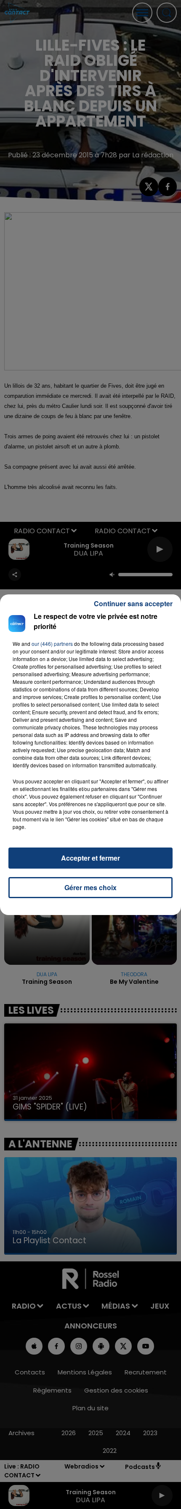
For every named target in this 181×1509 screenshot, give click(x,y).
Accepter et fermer (90, 858)
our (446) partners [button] (52, 643)
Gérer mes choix (90, 887)
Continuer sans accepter (133, 603)
